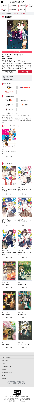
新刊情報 (8, 13)
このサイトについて (21, 381)
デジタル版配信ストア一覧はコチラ (13, 113)
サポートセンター (23, 382)
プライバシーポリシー (12, 382)
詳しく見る (9, 156)
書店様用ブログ (11, 381)
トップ (2, 13)
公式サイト (25, 72)
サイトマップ (11, 383)
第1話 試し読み (9, 72)
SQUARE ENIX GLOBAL (20, 383)
